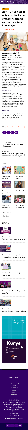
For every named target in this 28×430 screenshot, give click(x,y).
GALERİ (14, 390)
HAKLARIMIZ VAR (14, 388)
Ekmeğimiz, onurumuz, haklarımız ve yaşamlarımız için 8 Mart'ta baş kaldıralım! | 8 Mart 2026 (13, 311)
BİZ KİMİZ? (14, 394)
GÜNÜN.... (14, 392)
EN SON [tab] (5, 163)
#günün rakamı (8, 126)
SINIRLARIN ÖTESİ (14, 383)
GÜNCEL (14, 381)
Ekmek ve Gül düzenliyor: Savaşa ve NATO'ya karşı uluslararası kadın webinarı (13, 257)
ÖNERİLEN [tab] (6, 216)
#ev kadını (14, 126)
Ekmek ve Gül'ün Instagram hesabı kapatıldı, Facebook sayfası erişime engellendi (13, 239)
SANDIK (14, 385)
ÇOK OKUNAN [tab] (7, 212)
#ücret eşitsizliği (21, 126)
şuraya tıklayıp (9, 119)
